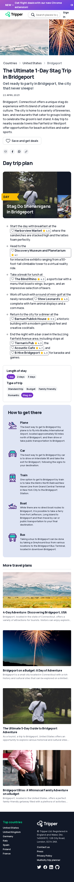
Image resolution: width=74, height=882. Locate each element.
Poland (7, 849)
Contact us (43, 847)
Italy (5, 840)
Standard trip (15, 389)
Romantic (13, 395)
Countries (10, 63)
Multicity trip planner (48, 860)
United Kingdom (12, 832)
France (7, 853)
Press (40, 851)
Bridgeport (54, 63)
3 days (31, 376)
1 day (11, 376)
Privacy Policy (44, 855)
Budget (31, 389)
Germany (8, 836)
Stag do (27, 395)
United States (32, 63)
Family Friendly (47, 389)
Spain (6, 844)
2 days (20, 376)
